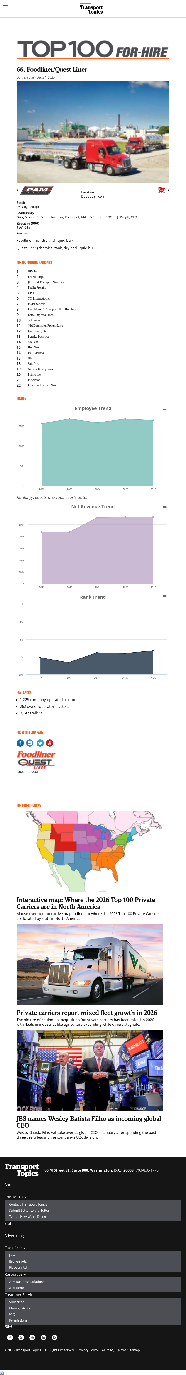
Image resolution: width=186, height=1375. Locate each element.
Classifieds (14, 1247)
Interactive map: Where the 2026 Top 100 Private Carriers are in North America (86, 903)
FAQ (12, 1314)
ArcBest (33, 342)
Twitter (21, 1337)
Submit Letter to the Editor (29, 1210)
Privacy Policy (88, 1350)
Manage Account (21, 1308)
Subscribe (16, 1302)
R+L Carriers (36, 352)
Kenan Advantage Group (43, 385)
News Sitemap (129, 1350)
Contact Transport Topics (28, 1204)
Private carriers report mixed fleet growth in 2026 (87, 1012)
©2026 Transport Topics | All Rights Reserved (39, 1350)
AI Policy (108, 1350)
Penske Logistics (38, 336)
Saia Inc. (33, 363)
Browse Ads (18, 1261)
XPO (31, 293)
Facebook (10, 1337)
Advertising (14, 1235)
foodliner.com (29, 771)
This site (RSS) (54, 1337)
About (10, 1184)
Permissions (18, 1320)
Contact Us (14, 1196)
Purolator (34, 380)
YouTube (32, 1337)
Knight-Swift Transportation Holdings (52, 309)
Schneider (34, 320)
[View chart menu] (164, 407)
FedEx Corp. (36, 276)
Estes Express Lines (41, 314)
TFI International (39, 298)
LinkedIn (43, 1337)
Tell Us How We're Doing (27, 1216)
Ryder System (37, 304)
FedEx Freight (37, 287)
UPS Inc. (33, 271)
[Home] (93, 8)
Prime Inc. (34, 374)
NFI (30, 358)
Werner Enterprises (40, 369)
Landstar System (38, 331)
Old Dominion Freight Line (45, 325)
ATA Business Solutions (26, 1282)
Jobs (12, 1255)
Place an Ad (18, 1267)
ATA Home (17, 1288)
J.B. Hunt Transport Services (46, 282)
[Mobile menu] (5, 7)
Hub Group (35, 347)
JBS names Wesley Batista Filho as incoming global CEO (89, 1122)
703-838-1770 (147, 1170)
